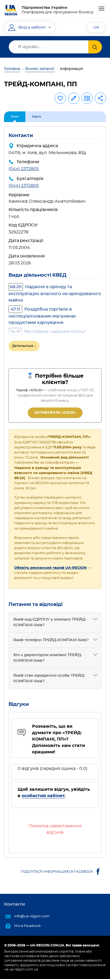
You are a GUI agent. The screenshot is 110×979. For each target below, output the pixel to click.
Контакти (14, 904)
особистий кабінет (43, 796)
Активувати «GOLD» (55, 412)
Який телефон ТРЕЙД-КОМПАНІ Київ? (51, 640)
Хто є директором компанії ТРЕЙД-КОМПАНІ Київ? (47, 658)
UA (96, 27)
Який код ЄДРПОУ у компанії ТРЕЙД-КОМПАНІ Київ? (50, 622)
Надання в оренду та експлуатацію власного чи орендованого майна (55, 293)
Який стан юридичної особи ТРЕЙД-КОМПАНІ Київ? (49, 678)
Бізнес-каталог (40, 69)
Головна (12, 69)
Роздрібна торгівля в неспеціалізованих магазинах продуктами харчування (42, 316)
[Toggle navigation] (101, 8)
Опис (15, 116)
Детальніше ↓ (24, 346)
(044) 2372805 (24, 169)
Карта (36, 116)
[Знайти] (95, 46)
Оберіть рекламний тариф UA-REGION (50, 568)
